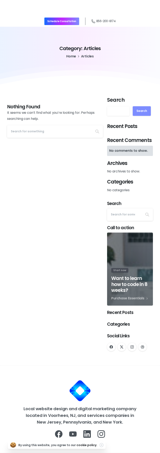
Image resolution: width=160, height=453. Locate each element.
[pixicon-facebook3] (59, 434)
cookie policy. (86, 445)
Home (71, 56)
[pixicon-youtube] (73, 434)
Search (116, 99)
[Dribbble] (142, 347)
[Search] (97, 131)
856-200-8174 (106, 21)
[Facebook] (111, 347)
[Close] (101, 445)
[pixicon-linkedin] (87, 434)
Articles (87, 56)
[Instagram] (132, 347)
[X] (122, 347)
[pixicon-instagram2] (101, 434)
